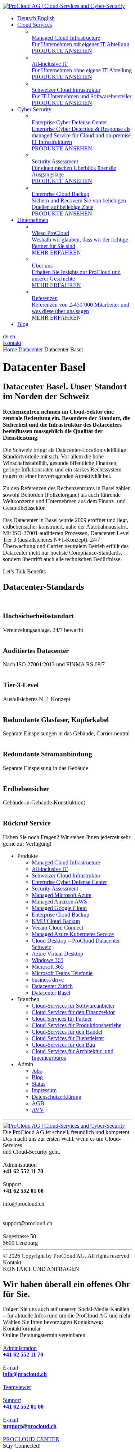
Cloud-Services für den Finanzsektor (73, 1012)
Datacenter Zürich (52, 986)
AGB (38, 1103)
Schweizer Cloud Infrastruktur (66, 875)
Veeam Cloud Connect (57, 927)
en (12, 336)
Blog (22, 324)
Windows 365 (47, 960)
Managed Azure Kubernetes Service (73, 934)
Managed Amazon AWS (59, 901)
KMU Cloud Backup (56, 921)
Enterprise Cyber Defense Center (69, 882)
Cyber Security (34, 109)
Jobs (37, 1071)
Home (10, 349)
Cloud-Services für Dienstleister (68, 1038)
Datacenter (31, 349)
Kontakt (12, 343)
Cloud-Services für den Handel (67, 1032)
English (46, 18)
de (6, 336)
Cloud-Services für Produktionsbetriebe (76, 1025)
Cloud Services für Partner (62, 1019)
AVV (38, 1110)
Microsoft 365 (48, 967)
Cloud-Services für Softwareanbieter (73, 1006)
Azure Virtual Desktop (57, 954)
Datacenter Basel (51, 993)
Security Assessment (55, 888)
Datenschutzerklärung (56, 1097)
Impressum (44, 1090)
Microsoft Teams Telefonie (62, 973)
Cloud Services (34, 25)
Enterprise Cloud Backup (60, 914)
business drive (48, 980)
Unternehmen (32, 220)
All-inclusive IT (50, 869)
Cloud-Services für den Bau (63, 1045)
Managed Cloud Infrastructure (66, 862)
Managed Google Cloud (59, 908)
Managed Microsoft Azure (61, 895)
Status (38, 1084)
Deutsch (27, 18)
